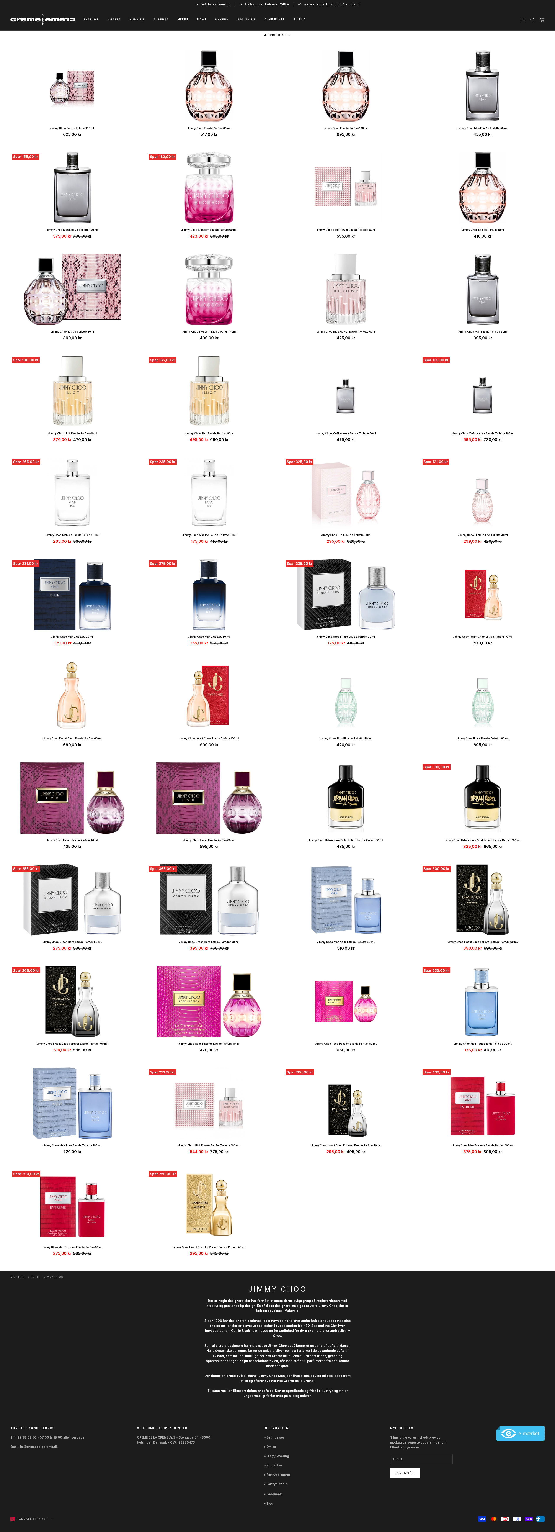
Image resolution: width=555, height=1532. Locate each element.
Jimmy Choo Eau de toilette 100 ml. (72, 128)
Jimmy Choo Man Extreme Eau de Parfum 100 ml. (483, 1145)
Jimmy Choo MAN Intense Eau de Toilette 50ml (346, 433)
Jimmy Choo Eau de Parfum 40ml (483, 229)
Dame (202, 19)
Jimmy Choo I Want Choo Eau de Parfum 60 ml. (72, 738)
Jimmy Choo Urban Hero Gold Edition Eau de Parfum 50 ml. (346, 840)
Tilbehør (161, 19)
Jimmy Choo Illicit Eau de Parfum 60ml (209, 433)
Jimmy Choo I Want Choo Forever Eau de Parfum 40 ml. (346, 1145)
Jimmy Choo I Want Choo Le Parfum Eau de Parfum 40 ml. (209, 1247)
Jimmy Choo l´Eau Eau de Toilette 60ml (346, 535)
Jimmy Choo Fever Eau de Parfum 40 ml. (72, 840)
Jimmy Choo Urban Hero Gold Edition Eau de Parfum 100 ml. (482, 840)
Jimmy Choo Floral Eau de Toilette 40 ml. (346, 738)
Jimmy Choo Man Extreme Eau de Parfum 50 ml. (72, 1247)
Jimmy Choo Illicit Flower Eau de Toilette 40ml (346, 331)
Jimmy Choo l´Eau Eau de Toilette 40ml (483, 535)
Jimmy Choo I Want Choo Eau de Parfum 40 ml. (483, 636)
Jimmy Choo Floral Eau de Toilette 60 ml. (483, 738)
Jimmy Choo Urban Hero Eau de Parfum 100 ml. (209, 942)
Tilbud (300, 19)
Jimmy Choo (54, 1277)
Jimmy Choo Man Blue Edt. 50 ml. (209, 636)
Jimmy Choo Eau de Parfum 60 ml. (209, 128)
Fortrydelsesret (278, 1474)
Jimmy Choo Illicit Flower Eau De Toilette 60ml (345, 229)
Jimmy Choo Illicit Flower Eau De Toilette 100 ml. (209, 1145)
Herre (183, 19)
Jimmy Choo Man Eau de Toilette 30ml (482, 331)
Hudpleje (137, 19)
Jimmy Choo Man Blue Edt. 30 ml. (72, 636)
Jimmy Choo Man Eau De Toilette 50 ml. (482, 128)
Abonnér (405, 1473)
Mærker (114, 19)
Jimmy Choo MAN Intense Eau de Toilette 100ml (482, 433)
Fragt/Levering (277, 1456)
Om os (271, 1446)
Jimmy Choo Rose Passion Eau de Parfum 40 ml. (209, 1043)
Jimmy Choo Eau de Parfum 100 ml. (345, 128)
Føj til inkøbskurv (72, 116)
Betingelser (275, 1437)
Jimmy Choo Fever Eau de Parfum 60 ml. (209, 840)
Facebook (274, 1494)
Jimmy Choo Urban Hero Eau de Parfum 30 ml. (346, 636)
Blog (269, 1503)
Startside (18, 1277)
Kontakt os (274, 1465)
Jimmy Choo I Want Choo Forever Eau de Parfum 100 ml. (72, 1043)
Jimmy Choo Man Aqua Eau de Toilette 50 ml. (346, 942)
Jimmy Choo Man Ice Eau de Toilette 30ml (209, 535)
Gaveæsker (275, 19)
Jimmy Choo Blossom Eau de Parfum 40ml (209, 331)
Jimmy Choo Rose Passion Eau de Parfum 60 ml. (346, 1043)
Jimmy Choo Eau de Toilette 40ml (72, 331)
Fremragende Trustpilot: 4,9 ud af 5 (331, 4)
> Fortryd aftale (275, 1484)
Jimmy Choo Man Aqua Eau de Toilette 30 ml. (483, 1043)
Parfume (91, 19)
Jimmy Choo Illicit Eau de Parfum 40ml (72, 433)
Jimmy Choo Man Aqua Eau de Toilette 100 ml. (72, 1145)
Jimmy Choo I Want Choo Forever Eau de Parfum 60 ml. (482, 942)
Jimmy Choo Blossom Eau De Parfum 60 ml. (209, 229)
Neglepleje (246, 19)
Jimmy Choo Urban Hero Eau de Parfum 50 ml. (72, 942)
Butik (35, 1277)
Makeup (221, 19)
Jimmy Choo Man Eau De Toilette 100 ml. (72, 229)
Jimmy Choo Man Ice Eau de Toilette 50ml (72, 535)
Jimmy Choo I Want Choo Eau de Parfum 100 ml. (209, 738)
